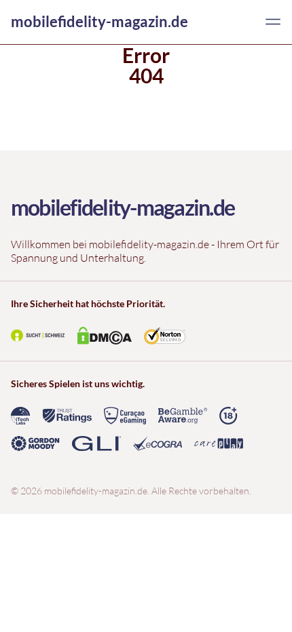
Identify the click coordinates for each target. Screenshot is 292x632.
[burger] (273, 22)
